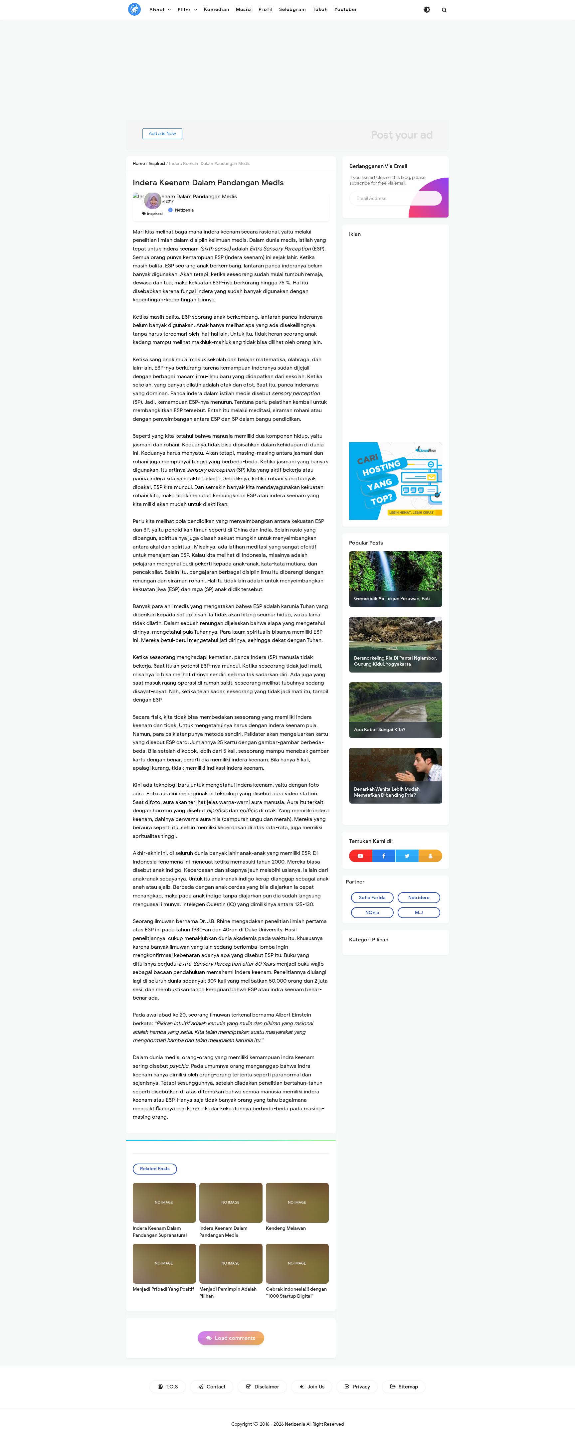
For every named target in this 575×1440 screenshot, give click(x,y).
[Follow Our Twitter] (407, 856)
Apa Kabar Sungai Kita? (379, 729)
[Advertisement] (287, 73)
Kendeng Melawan (286, 1228)
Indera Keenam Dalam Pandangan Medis (223, 1231)
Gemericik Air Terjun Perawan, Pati (392, 598)
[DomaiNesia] (395, 480)
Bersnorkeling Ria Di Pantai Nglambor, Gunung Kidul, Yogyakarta (395, 661)
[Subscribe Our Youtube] (360, 856)
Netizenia (295, 1424)
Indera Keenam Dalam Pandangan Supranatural (160, 1231)
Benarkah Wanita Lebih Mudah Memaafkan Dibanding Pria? (387, 792)
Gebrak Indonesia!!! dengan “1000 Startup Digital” (296, 1292)
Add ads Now (162, 133)
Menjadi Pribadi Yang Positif (163, 1289)
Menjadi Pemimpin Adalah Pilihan (228, 1292)
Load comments (235, 1338)
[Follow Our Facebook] (383, 856)
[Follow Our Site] (430, 856)
